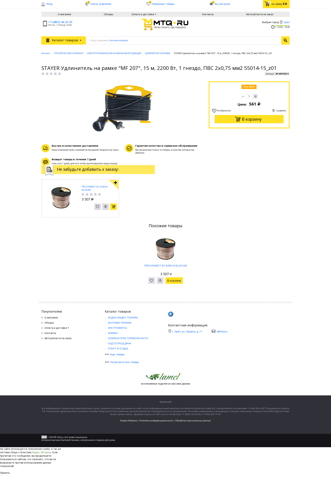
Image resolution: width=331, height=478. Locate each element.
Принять (5, 472)
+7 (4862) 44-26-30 (60, 22)
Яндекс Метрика (128, 420)
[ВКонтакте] (170, 314)
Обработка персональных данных (193, 420)
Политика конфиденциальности (156, 420)
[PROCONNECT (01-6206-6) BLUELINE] (165, 248)
